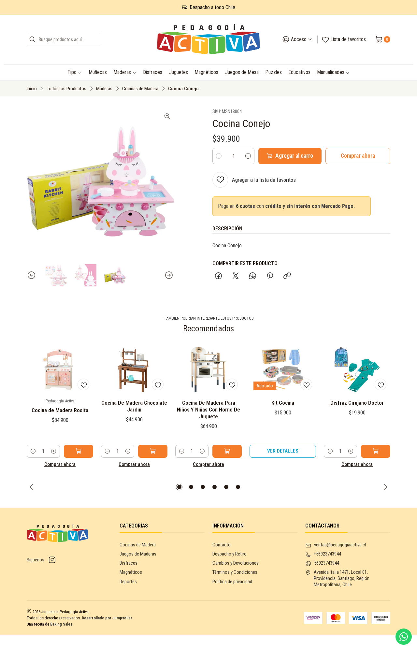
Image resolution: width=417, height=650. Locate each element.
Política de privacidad (232, 582)
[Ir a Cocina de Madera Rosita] (60, 369)
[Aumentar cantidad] (248, 156)
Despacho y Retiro (229, 554)
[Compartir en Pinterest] (270, 276)
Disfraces (152, 72)
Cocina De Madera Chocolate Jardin (134, 406)
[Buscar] (32, 39)
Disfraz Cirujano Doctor (357, 402)
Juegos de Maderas (138, 554)
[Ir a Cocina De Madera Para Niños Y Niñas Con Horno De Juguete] (208, 369)
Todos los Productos (66, 88)
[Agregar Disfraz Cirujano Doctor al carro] (375, 451)
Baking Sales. (62, 624)
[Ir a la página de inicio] (208, 39)
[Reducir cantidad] (219, 156)
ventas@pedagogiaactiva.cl (340, 545)
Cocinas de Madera (140, 88)
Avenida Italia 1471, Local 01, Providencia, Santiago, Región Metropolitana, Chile (341, 578)
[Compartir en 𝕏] (235, 276)
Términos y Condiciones (234, 572)
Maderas (122, 72)
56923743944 (326, 563)
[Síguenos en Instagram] (52, 560)
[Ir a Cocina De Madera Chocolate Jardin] (134, 369)
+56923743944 (327, 554)
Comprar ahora (358, 155)
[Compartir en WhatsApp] (253, 276)
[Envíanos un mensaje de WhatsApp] (403, 636)
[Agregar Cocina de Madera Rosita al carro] (78, 451)
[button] (179, 487)
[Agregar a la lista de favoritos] (83, 384)
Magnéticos (206, 72)
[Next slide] (169, 275)
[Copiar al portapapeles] (287, 276)
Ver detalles (282, 451)
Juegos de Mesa (242, 72)
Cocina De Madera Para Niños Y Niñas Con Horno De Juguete (208, 409)
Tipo (72, 72)
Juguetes (178, 72)
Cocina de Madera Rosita (60, 410)
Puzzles (274, 72)
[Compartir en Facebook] (218, 276)
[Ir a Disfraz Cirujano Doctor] (357, 369)
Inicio (32, 88)
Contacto (221, 545)
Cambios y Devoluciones (235, 563)
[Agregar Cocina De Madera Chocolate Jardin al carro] (152, 451)
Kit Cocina (282, 402)
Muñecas (98, 72)
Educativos (299, 72)
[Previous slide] (31, 275)
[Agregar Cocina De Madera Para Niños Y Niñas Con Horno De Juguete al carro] (227, 451)
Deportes (128, 582)
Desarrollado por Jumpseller (107, 617)
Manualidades (330, 72)
